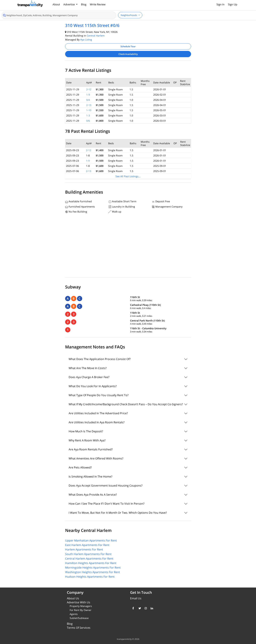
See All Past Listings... (128, 176)
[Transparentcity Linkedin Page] (151, 608)
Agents (74, 614)
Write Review (98, 4)
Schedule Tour (128, 46)
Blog (83, 4)
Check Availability (128, 54)
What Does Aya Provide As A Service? (93, 494)
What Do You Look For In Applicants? (93, 386)
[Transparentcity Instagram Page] (145, 608)
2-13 (88, 105)
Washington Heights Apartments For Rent (92, 572)
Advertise (69, 4)
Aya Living (86, 39)
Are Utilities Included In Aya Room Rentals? (97, 422)
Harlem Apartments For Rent (84, 549)
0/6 (88, 120)
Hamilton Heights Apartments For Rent (90, 563)
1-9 (88, 94)
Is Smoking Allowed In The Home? (90, 476)
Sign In (220, 4)
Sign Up (232, 4)
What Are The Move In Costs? (88, 368)
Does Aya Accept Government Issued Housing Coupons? (105, 485)
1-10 (88, 110)
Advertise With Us (78, 602)
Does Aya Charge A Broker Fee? (89, 377)
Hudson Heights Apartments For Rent (90, 576)
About (56, 4)
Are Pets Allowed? (80, 467)
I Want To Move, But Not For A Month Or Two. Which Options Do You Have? (118, 513)
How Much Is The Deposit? (86, 431)
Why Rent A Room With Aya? (87, 440)
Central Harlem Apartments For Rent (89, 558)
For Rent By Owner (80, 610)
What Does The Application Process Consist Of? (100, 359)
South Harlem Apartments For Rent (88, 554)
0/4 (88, 99)
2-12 (88, 89)
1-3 (88, 115)
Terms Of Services (78, 628)
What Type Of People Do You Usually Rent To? (99, 395)
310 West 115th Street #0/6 (92, 25)
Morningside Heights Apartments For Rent (93, 567)
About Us (73, 598)
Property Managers (81, 606)
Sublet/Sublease (79, 618)
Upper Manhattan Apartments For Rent (91, 540)
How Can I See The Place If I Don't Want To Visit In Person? (106, 504)
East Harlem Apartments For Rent (87, 545)
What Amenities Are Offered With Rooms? (96, 458)
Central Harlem (95, 35)
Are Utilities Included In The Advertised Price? (98, 413)
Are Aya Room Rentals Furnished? (91, 449)
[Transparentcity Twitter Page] (139, 608)
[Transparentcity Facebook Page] (132, 608)
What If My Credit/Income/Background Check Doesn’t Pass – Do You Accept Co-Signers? (126, 404)
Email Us (135, 598)
